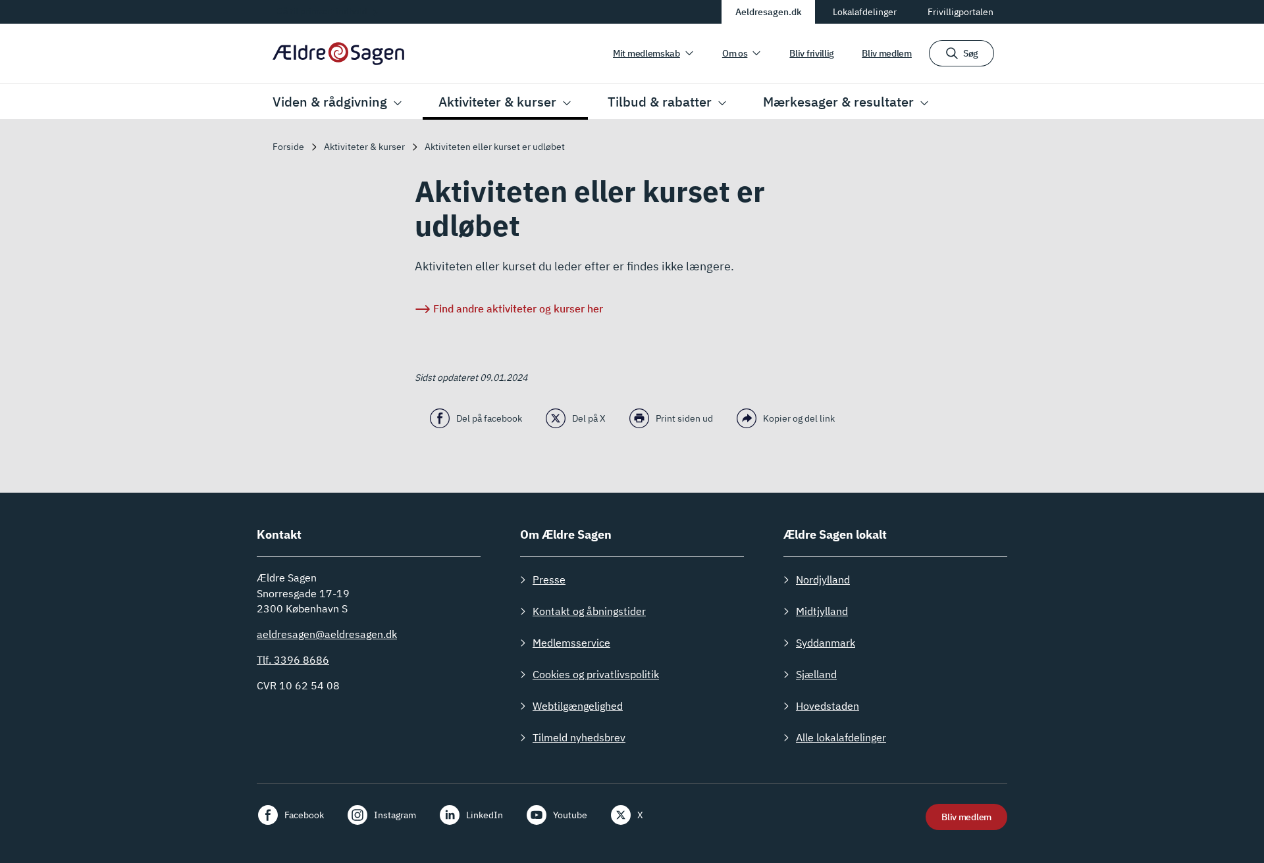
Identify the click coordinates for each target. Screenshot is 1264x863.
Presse (549, 579)
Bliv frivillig (811, 53)
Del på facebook (489, 418)
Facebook (304, 815)
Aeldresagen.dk (768, 12)
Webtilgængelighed (578, 705)
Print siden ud (684, 418)
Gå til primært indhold (321, 11)
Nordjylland (823, 579)
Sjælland (816, 674)
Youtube (570, 815)
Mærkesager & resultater (838, 102)
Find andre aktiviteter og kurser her (518, 308)
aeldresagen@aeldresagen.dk (327, 634)
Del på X (589, 418)
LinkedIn (484, 815)
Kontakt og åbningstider (589, 611)
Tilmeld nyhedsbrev (579, 737)
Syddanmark (825, 642)
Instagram (395, 815)
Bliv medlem (887, 53)
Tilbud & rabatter (660, 102)
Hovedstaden (827, 705)
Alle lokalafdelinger (841, 737)
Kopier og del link (799, 418)
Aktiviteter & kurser (497, 102)
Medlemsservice (571, 642)
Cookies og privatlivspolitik (596, 674)
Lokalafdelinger (865, 12)
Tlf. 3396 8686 (293, 659)
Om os (735, 53)
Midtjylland (822, 611)
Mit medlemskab (646, 53)
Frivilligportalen (960, 12)
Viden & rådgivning (330, 102)
